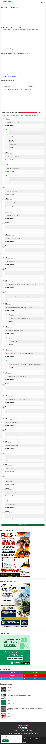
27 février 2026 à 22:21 (8, 373)
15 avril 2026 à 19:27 (8, 407)
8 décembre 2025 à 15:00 (9, 281)
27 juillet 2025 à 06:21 (8, 153)
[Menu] (1, 2)
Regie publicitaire (38, 738)
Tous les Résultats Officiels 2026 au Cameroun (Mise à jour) (19, 715)
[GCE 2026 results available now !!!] (3, 689)
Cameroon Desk (23, 742)
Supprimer (12, 125)
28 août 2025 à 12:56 (8, 188)
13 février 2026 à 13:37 (8, 327)
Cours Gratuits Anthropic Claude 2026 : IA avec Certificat (19, 695)
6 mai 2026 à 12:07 (8, 442)
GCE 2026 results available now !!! (14, 689)
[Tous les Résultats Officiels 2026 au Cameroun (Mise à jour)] (3, 715)
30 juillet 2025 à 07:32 (8, 165)
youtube (35, 675)
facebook (12, 672)
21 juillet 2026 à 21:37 (8, 489)
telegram (12, 678)
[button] (42, 2)
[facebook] (19, 725)
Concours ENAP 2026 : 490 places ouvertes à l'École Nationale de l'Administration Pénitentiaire (24, 709)
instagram (12, 675)
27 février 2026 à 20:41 (8, 350)
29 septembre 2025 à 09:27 (9, 235)
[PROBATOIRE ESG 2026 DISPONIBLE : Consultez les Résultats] (3, 702)
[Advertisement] (23, 17)
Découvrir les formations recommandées (12, 74)
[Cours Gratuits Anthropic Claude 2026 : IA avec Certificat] (3, 696)
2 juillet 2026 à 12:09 (12, 338)
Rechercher (30, 86)
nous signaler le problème (11, 91)
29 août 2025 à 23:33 (8, 199)
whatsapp (35, 672)
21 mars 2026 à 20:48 (8, 384)
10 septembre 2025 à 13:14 (13, 130)
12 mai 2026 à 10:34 (8, 465)
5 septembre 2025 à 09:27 (9, 223)
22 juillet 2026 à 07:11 (8, 501)
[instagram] (25, 725)
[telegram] (27, 725)
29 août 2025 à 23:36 (8, 212)
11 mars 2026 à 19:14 (12, 315)
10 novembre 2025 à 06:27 (9, 258)
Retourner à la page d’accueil (9, 76)
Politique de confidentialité (27, 738)
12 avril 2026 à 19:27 (8, 396)
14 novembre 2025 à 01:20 (9, 269)
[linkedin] (21, 725)
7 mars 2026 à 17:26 (12, 361)
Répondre (7, 125)
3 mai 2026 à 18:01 (12, 141)
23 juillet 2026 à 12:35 (8, 512)
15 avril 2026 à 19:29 (8, 419)
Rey (6, 234)
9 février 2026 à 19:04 (8, 304)
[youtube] (23, 725)
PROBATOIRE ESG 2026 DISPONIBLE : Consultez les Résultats (20, 702)
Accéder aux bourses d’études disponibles (12, 73)
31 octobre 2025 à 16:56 (9, 246)
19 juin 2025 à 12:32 (8, 119)
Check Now (9, 737)
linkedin (35, 678)
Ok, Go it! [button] (5, 740)
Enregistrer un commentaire (23, 524)
